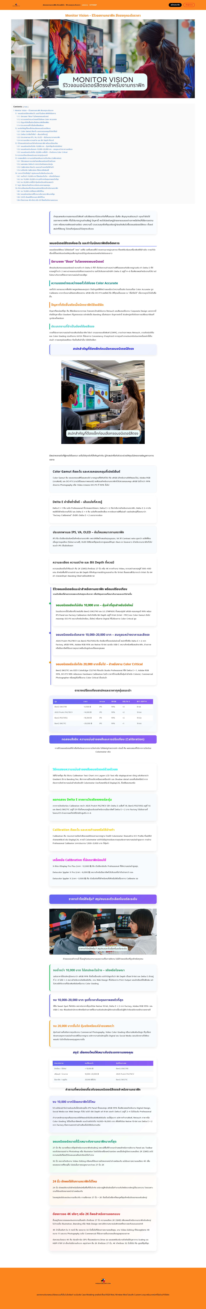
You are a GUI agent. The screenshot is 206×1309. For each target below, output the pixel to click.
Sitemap (93, 5)
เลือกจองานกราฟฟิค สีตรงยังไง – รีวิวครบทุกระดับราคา (61, 5)
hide (25, 107)
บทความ (85, 5)
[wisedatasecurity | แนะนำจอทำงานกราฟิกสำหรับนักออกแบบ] (25, 5)
